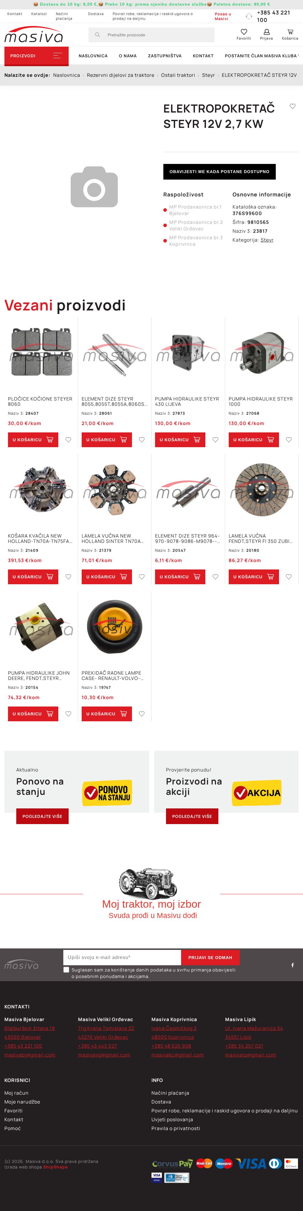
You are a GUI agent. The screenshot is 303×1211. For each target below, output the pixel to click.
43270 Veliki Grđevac (103, 1037)
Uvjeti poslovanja (172, 1119)
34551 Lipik (238, 1037)
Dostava (96, 13)
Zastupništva (165, 55)
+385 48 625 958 (171, 1046)
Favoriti (13, 1110)
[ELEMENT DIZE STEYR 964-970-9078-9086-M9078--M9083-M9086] (188, 490)
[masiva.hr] (33, 35)
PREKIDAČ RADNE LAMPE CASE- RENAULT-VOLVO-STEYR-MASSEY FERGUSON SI (114, 675)
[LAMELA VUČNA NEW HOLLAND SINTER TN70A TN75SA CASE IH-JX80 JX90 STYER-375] (115, 490)
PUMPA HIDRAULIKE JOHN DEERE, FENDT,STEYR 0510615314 (39, 675)
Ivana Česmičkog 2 (174, 1028)
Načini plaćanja (64, 16)
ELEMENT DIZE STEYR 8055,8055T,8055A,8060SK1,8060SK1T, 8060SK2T (115, 401)
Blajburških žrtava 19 (29, 1028)
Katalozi (39, 13)
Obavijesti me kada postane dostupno (220, 171)
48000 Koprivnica (173, 1037)
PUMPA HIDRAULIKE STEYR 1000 (261, 401)
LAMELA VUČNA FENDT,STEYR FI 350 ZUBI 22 (259, 538)
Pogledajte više (42, 816)
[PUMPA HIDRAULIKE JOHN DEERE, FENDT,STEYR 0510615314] (41, 627)
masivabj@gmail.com (30, 1055)
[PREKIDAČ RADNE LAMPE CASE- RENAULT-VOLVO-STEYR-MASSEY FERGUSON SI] (115, 627)
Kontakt (14, 13)
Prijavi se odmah (210, 957)
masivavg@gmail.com (104, 1055)
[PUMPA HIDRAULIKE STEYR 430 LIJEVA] (188, 353)
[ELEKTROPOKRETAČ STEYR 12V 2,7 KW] (173, 1164)
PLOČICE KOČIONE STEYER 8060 (40, 401)
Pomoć (12, 1128)
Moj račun (16, 1093)
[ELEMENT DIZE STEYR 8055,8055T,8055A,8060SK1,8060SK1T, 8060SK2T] (115, 353)
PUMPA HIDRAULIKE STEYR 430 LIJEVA (187, 401)
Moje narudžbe (22, 1101)
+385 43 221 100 (273, 16)
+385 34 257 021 (244, 1046)
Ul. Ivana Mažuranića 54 (254, 1028)
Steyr (267, 240)
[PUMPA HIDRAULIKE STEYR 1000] (262, 353)
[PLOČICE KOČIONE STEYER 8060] (41, 353)
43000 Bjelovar (22, 1037)
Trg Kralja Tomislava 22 (106, 1028)
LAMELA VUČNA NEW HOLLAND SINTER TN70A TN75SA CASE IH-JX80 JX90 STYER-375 (111, 538)
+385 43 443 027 (97, 1046)
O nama (128, 55)
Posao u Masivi (223, 16)
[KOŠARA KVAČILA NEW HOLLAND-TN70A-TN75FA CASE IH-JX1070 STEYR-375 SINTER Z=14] (41, 490)
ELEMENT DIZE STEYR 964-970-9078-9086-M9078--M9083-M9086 (187, 538)
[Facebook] (293, 965)
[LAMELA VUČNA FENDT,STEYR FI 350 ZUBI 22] (262, 490)
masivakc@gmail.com (178, 1055)
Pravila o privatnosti (176, 1128)
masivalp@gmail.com (250, 1055)
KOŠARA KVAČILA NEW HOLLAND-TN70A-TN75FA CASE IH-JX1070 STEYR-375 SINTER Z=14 (41, 538)
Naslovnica (93, 55)
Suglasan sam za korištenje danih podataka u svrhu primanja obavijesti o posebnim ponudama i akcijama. (154, 973)
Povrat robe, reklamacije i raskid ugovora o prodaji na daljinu (153, 16)
